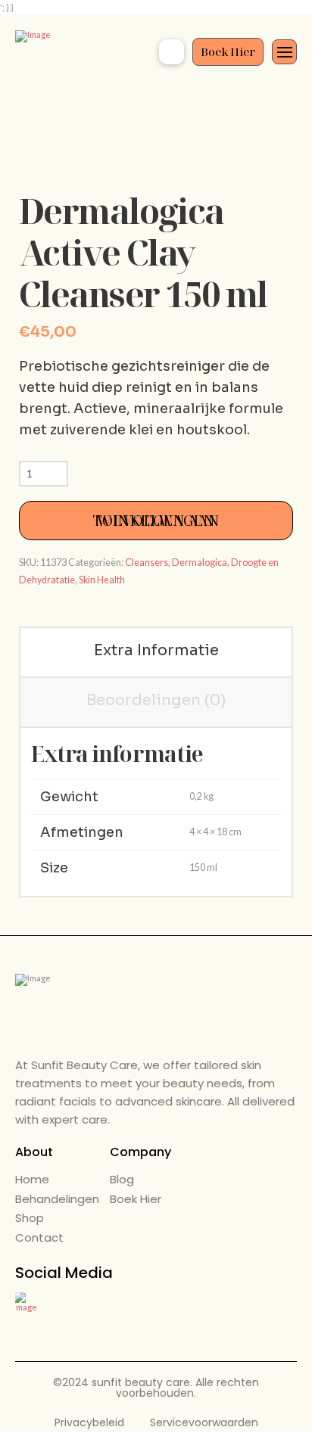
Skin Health (102, 580)
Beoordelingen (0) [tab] (156, 700)
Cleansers (146, 562)
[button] (171, 51)
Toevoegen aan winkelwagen (156, 520)
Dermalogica (199, 562)
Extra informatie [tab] (156, 650)
